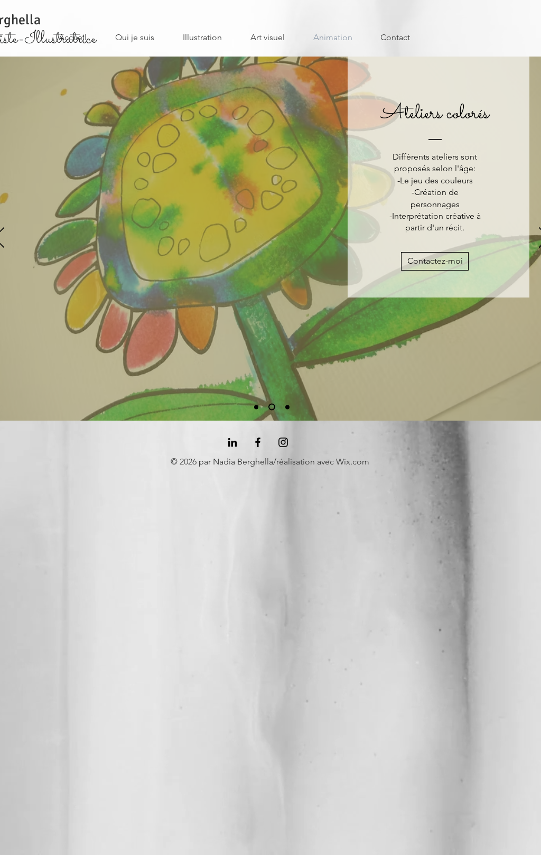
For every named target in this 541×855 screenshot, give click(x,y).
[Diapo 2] (271, 407)
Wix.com (352, 462)
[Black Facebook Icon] (257, 442)
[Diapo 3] (287, 407)
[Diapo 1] (256, 407)
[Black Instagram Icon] (283, 442)
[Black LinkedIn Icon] (232, 442)
